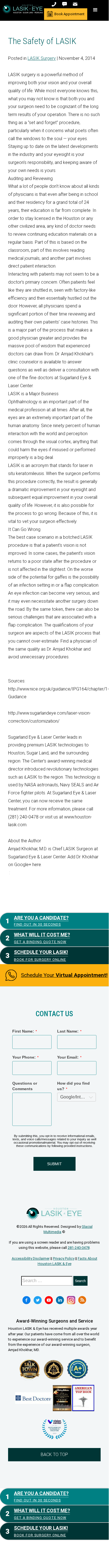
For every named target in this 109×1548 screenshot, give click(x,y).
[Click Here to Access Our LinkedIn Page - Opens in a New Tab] (60, 1300)
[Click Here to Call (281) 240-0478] (54, 4)
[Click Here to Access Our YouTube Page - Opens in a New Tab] (49, 1300)
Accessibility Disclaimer (31, 1258)
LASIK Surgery (42, 58)
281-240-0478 (78, 1248)
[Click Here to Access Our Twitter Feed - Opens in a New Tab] (37, 1300)
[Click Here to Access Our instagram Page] (71, 1300)
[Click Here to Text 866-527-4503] (65, 4)
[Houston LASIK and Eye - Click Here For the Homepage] (22, 9)
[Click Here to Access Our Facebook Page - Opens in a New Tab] (26, 1300)
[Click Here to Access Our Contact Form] (75, 4)
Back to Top (54, 1454)
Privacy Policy (63, 1258)
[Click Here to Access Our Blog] (82, 1300)
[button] (95, 10)
